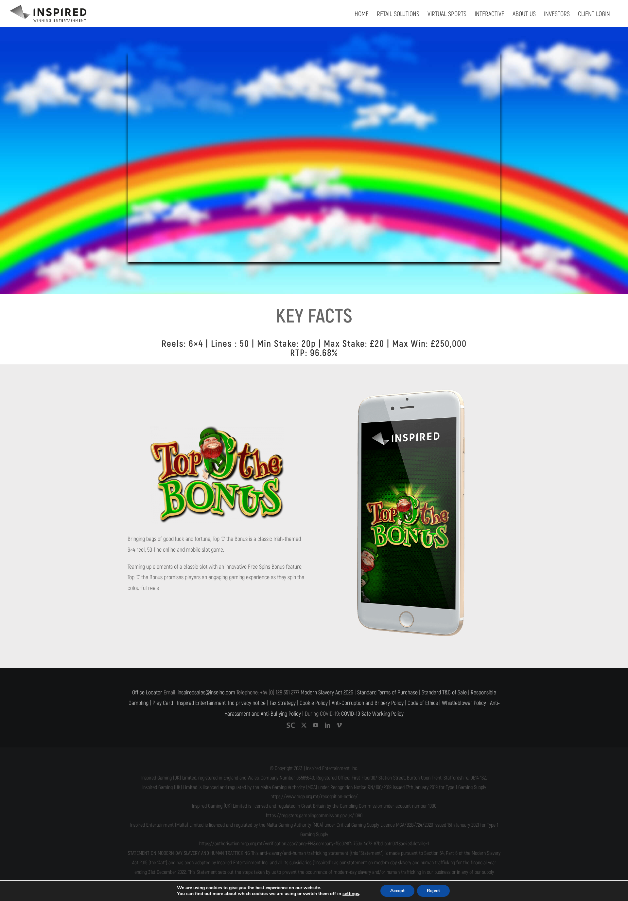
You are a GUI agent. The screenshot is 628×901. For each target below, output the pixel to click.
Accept (397, 891)
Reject (433, 891)
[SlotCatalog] (291, 725)
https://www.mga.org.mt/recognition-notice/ (314, 796)
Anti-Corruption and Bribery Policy (368, 703)
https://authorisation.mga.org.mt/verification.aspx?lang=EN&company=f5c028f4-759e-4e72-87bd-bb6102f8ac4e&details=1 (314, 843)
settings (350, 894)
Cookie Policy (314, 703)
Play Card (162, 703)
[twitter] (303, 725)
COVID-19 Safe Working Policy (372, 714)
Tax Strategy (283, 703)
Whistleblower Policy (464, 703)
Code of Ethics (423, 703)
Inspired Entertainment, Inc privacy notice (221, 703)
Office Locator (147, 692)
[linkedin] (327, 725)
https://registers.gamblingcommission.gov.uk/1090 (314, 815)
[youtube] (315, 725)
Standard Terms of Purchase (387, 692)
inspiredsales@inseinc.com (206, 692)
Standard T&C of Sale (444, 692)
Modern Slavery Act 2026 (327, 692)
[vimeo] (339, 725)
